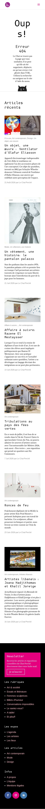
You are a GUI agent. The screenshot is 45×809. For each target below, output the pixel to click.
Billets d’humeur (15, 700)
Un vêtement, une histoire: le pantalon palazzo (19, 255)
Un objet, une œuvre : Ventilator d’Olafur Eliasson (21, 149)
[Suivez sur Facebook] (7, 795)
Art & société (13, 687)
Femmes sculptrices (17, 696)
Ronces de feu (16, 505)
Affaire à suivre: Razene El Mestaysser (20, 333)
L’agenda (11, 732)
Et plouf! (11, 716)
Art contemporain (19, 138)
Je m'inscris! (15, 671)
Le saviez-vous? (15, 708)
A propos (11, 777)
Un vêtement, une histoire (20, 247)
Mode (6, 247)
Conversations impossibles (20, 704)
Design (30, 138)
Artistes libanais (25, 574)
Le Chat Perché (25, 182)
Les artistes (13, 736)
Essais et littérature (17, 691)
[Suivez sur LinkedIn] (23, 795)
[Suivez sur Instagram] (15, 795)
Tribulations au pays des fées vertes (18, 425)
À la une (7, 138)
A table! (11, 712)
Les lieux (11, 740)
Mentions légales (15, 785)
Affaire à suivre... (11, 325)
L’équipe (11, 781)
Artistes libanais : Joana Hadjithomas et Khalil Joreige (22, 582)
